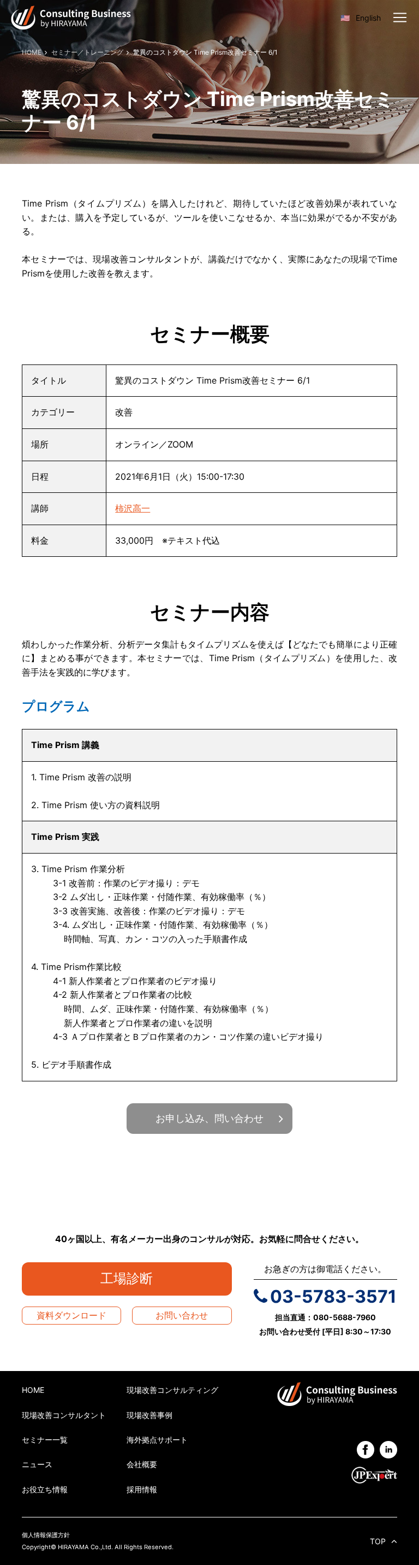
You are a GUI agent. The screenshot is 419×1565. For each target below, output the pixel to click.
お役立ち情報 (45, 1489)
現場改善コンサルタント (64, 1415)
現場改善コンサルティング (172, 1390)
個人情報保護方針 (46, 1535)
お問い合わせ (181, 1315)
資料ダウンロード (71, 1315)
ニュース (37, 1464)
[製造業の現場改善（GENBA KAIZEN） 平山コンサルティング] (71, 16)
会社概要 (142, 1464)
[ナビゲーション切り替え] (400, 17)
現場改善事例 (149, 1415)
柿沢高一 (132, 508)
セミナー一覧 (45, 1439)
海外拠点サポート (157, 1439)
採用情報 (142, 1489)
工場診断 (133, 1278)
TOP (378, 1541)
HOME (33, 1390)
